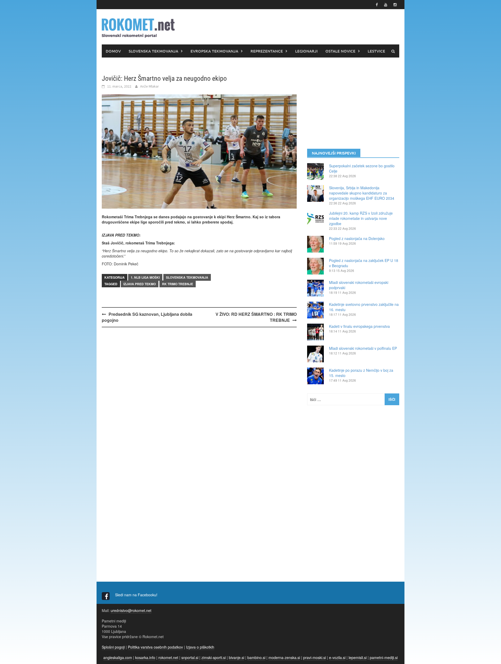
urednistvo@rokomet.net (131, 610)
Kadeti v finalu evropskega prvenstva (359, 326)
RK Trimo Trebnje (177, 284)
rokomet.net (168, 657)
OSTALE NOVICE (340, 51)
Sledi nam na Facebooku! (136, 594)
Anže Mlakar (149, 86)
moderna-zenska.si (284, 657)
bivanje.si (236, 657)
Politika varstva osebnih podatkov (155, 647)
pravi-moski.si (314, 657)
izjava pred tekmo (139, 284)
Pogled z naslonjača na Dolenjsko (357, 238)
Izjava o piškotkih (200, 647)
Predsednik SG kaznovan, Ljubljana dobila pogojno (147, 317)
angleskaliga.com (117, 657)
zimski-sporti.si (213, 657)
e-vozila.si (337, 657)
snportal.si (189, 657)
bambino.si (256, 657)
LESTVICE (376, 51)
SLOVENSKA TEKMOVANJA (153, 51)
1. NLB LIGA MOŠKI (145, 277)
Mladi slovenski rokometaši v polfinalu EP (363, 348)
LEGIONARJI (306, 51)
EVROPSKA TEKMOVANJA (214, 51)
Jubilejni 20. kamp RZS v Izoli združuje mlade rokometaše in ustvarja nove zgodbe (361, 218)
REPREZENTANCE (266, 51)
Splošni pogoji (113, 647)
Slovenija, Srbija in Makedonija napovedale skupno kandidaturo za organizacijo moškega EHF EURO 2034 (361, 193)
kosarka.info (145, 657)
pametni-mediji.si (384, 657)
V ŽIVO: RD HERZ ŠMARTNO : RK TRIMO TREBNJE (256, 317)
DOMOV (113, 51)
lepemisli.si (358, 657)
